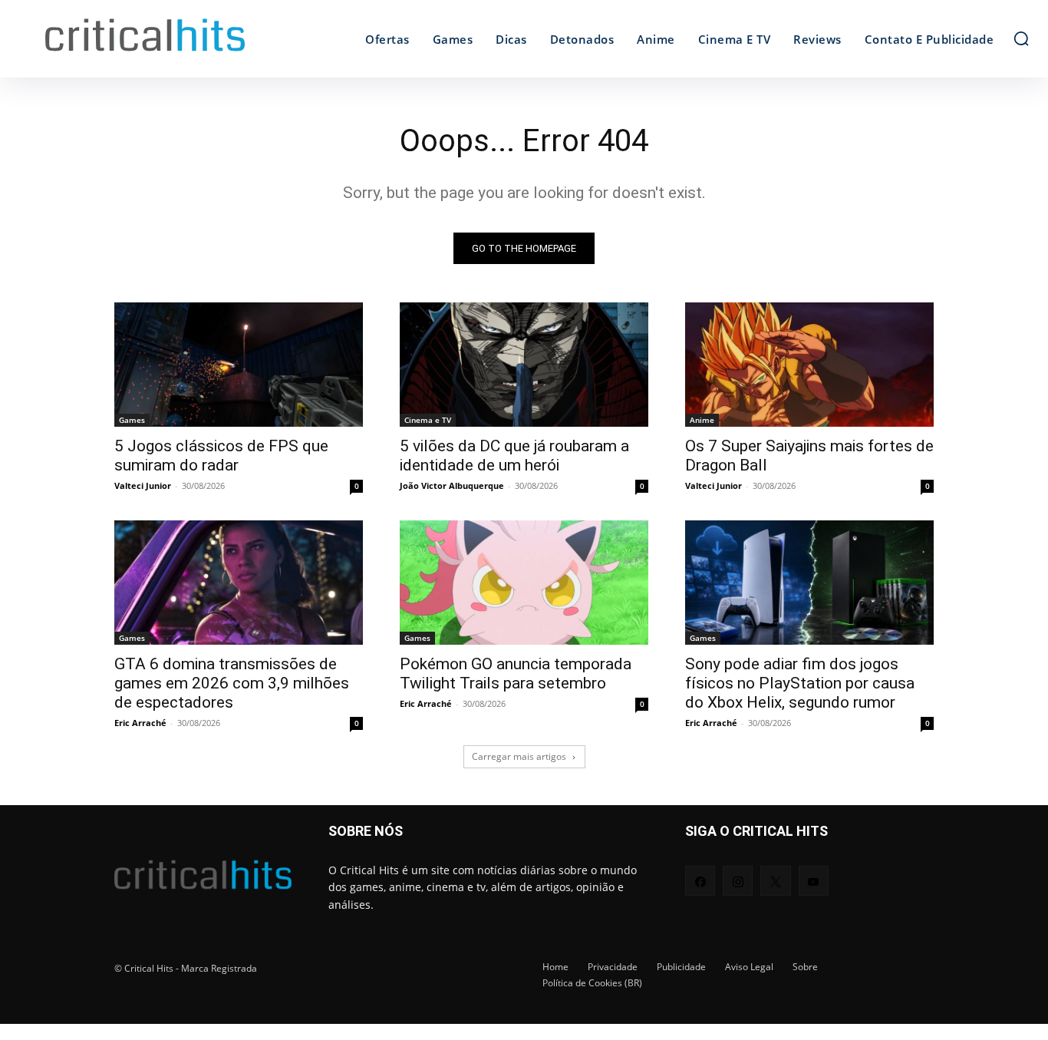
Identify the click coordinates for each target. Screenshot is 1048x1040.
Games (132, 419)
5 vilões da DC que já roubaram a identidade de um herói (514, 455)
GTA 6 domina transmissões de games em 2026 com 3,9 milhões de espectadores (231, 683)
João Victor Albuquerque (452, 485)
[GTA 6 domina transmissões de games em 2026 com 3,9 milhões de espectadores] (238, 582)
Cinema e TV (427, 419)
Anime (702, 419)
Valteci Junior (142, 485)
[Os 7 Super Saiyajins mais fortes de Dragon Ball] (809, 364)
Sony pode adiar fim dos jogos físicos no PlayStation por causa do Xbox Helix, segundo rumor (800, 683)
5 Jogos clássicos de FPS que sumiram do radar (221, 455)
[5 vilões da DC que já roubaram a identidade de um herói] (524, 364)
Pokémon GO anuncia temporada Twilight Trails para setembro (515, 673)
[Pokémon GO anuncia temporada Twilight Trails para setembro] (524, 582)
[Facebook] (700, 881)
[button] (1021, 38)
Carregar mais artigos (519, 756)
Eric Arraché (140, 722)
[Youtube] (814, 881)
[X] (775, 881)
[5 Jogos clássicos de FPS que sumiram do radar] (238, 364)
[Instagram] (738, 881)
